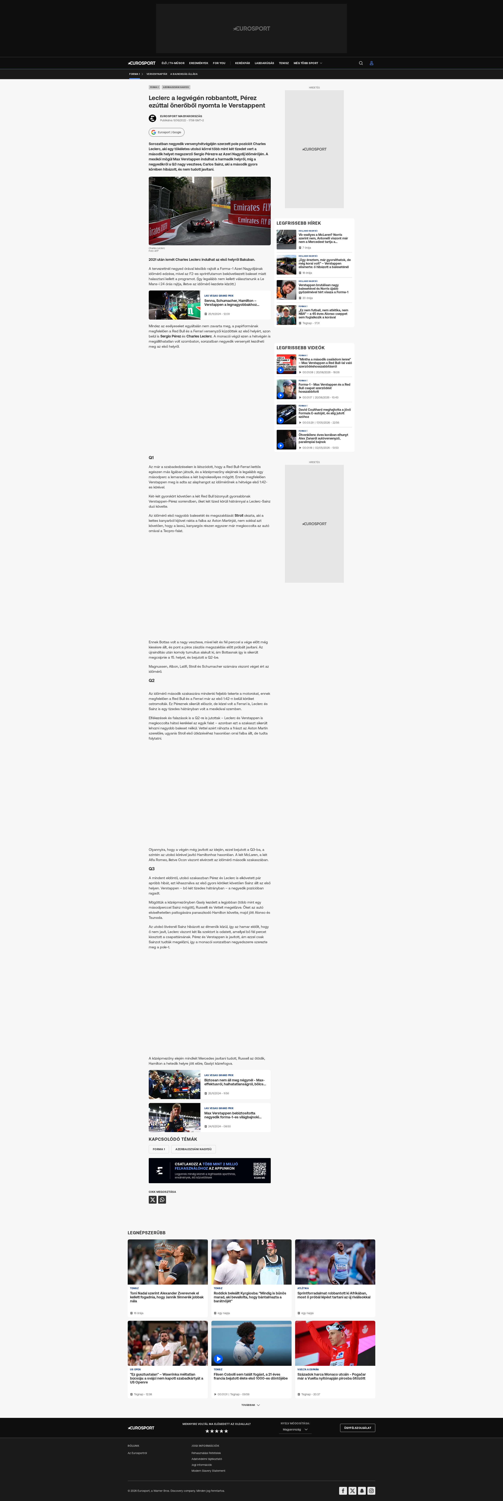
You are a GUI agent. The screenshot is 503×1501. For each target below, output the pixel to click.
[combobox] (295, 1429)
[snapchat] (362, 1491)
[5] (226, 1431)
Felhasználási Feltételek (206, 1453)
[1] (207, 1431)
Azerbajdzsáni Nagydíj (176, 87)
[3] (216, 1431)
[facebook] (343, 1491)
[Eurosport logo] (141, 63)
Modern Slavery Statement (208, 1470)
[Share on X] (153, 1200)
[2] (212, 1431)
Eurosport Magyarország (181, 116)
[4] (221, 1431)
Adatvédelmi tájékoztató (207, 1459)
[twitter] (352, 1491)
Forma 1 (154, 87)
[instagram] (371, 1491)
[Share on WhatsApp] (162, 1200)
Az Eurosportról (137, 1453)
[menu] (361, 63)
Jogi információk (202, 1464)
